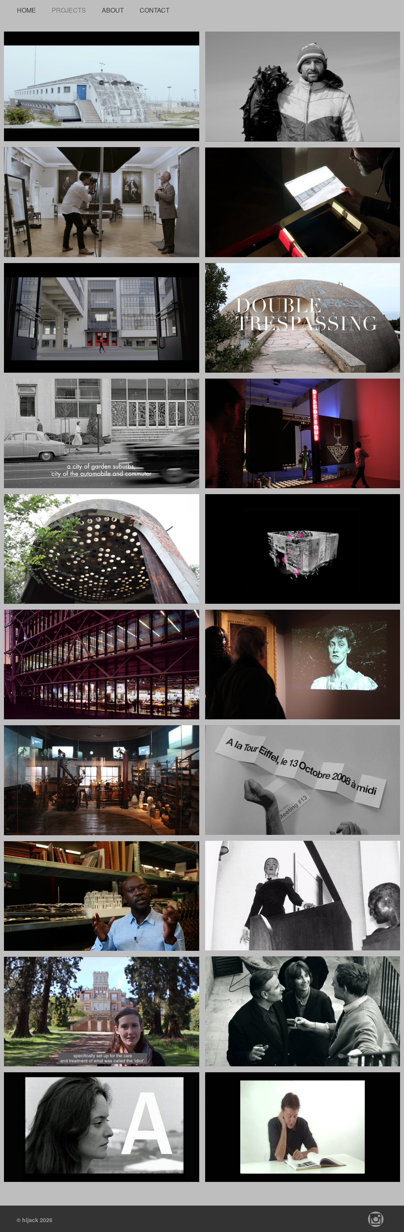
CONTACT (155, 9)
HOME (26, 9)
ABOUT (113, 9)
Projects (69, 9)
